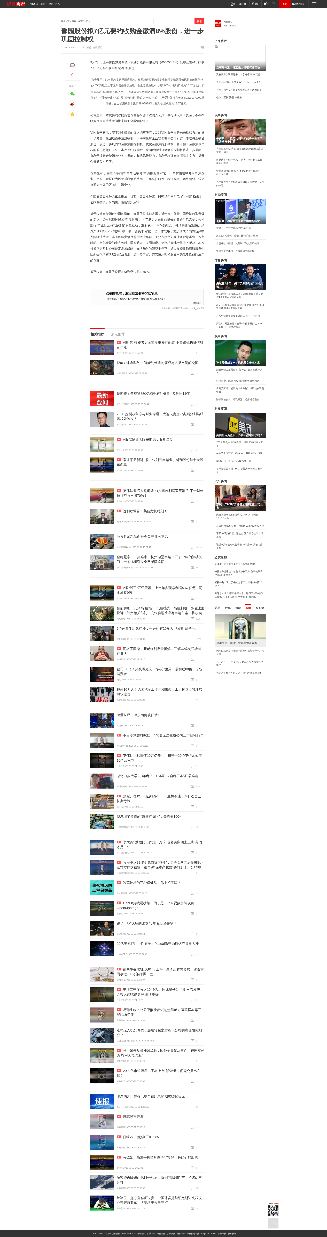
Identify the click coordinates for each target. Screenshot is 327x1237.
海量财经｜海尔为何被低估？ (139, 715)
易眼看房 (197, 302)
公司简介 (141, 1233)
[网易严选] (255, 3)
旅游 (238, 607)
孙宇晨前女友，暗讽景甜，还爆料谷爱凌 (237, 399)
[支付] (265, 3)
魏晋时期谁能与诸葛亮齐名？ (231, 638)
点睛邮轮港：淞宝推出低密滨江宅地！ (133, 293)
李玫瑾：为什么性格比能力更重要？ (235, 615)
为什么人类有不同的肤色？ (230, 630)
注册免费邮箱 (298, 4)
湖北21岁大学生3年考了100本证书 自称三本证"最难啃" (158, 776)
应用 (43, 4)
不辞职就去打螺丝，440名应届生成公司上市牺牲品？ (163, 735)
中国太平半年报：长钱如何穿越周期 (235, 251)
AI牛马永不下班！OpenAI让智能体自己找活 (239, 453)
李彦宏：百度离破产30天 (229, 646)
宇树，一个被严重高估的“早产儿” (233, 228)
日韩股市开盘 (133, 1117)
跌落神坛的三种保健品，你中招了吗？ (152, 883)
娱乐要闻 (221, 336)
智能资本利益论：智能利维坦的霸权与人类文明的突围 (157, 363)
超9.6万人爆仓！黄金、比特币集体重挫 (237, 235)
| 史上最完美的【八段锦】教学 (235, 564)
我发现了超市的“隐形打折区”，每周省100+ (149, 816)
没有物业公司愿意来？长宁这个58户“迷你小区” (240, 74)
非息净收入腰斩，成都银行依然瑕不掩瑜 (237, 243)
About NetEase (128, 1233)
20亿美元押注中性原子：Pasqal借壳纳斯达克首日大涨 (158, 944)
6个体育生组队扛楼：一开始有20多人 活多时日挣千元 (157, 628)
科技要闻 (221, 408)
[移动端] (232, 3)
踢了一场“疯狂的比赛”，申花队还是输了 (147, 923)
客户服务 (171, 1233)
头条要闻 (221, 115)
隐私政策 (181, 1233)
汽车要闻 (221, 481)
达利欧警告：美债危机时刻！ (145, 511)
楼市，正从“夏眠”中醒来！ (230, 97)
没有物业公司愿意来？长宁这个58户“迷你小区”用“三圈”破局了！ (136, 298)
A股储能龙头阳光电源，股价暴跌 (148, 439)
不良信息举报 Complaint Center (201, 1233)
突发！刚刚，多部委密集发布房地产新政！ (239, 89)
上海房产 (221, 41)
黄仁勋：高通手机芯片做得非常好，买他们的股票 (160, 1157)
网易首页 (34, 4)
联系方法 (151, 1233)
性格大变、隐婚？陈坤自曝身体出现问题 (237, 380)
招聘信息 (161, 1233)
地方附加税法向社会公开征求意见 (142, 537)
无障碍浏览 (54, 4)
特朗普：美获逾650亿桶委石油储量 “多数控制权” (153, 394)
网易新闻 (228, 21)
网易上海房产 (78, 21)
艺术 (217, 607)
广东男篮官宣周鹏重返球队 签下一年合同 (238, 315)
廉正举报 (222, 1233)
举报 (202, 47)
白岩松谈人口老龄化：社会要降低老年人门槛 (240, 622)
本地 (248, 607)
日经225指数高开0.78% (141, 1137)
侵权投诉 (232, 1233)
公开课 (260, 607)
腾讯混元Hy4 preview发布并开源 (233, 461)
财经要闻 (221, 194)
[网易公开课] (243, 3)
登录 (285, 4)
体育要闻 (221, 260)
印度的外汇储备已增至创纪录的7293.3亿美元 (151, 1096)
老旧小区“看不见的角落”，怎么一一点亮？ (238, 82)
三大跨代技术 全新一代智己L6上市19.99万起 (240, 525)
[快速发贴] (72, 65)
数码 (228, 607)
